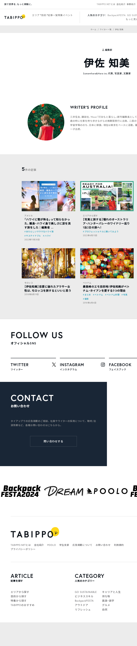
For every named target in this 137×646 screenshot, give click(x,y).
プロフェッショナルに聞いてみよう (102, 231)
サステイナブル (33, 235)
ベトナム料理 (113, 294)
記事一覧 (53, 15)
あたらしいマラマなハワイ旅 (40, 231)
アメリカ (28, 215)
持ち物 (106, 596)
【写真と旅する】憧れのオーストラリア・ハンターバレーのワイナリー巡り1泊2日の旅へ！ (106, 223)
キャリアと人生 (111, 592)
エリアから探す (90, 215)
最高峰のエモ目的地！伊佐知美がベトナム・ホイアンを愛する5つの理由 (106, 288)
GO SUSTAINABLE (86, 592)
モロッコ (28, 283)
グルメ (106, 605)
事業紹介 (131, 4)
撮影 (87, 299)
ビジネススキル (84, 596)
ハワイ (48, 235)
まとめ (88, 294)
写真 (125, 294)
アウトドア (81, 605)
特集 (60, 15)
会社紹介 (121, 4)
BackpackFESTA (117, 15)
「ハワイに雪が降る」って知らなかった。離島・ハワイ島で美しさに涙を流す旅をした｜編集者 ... (47, 223)
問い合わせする (53, 441)
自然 (104, 609)
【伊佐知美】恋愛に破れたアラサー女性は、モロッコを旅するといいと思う (47, 288)
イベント (68, 15)
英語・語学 (108, 600)
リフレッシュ (83, 609)
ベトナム (87, 283)
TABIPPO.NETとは (106, 4)
